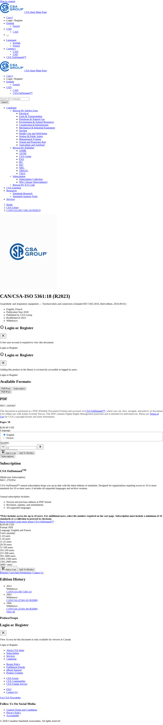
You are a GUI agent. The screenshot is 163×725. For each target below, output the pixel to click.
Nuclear (23, 130)
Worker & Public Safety (31, 136)
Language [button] (11, 40)
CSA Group (25, 156)
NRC (22, 167)
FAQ (8, 689)
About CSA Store (15, 650)
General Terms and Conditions (21, 709)
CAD (15, 31)
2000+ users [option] (6, 564)
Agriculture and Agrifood (32, 145)
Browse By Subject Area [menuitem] (25, 110)
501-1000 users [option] (7, 556)
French (16, 26)
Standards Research (22, 193)
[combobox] (14, 99)
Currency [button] (11, 48)
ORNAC (23, 170)
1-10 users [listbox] (5, 536)
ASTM (22, 153)
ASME (22, 150)
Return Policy (13, 664)
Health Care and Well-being (33, 133)
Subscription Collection (31, 179)
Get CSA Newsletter (10, 697)
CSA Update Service (16, 684)
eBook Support (14, 670)
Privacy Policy (13, 712)
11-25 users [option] (5, 541)
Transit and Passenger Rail (32, 142)
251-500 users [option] (7, 553)
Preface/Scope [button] (9, 618)
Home (9, 204)
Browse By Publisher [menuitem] (23, 147)
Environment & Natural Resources (36, 122)
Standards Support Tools (25, 196)
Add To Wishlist (26, 453)
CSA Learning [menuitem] (13, 187)
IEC (21, 162)
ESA (21, 159)
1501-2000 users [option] (8, 561)
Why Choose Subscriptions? (33, 182)
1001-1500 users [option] (8, 558)
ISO (21, 165)
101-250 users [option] (7, 550)
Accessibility (12, 715)
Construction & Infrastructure (34, 125)
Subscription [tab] (19, 388)
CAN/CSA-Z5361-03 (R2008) (22, 600)
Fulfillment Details (15, 667)
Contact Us (37, 572)
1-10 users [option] (5, 538)
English (16, 43)
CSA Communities (15, 681)
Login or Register (14, 625)
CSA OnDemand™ (16, 57)
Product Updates (14, 672)
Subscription (12, 653)
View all (10, 611)
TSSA (22, 173)
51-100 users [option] (6, 547)
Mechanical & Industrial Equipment (37, 127)
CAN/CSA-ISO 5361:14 (19, 591)
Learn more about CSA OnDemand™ (34, 521)
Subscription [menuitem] (19, 176)
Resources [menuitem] (11, 190)
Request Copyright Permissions (16, 572)
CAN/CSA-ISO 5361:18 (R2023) (23, 210)
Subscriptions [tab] (7, 456)
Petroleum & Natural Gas (32, 119)
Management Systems (30, 139)
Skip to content (7, 1)
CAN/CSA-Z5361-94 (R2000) (22, 609)
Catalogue (11, 659)
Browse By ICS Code (24, 185)
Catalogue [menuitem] (11, 107)
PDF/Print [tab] (5, 388)
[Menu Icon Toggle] (7, 35)
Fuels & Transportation (30, 116)
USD (9, 29)
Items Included (7, 521)
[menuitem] (91, 113)
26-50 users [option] (6, 544)
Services (10, 656)
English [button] (10, 23)
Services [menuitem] (10, 199)
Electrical (23, 113)
